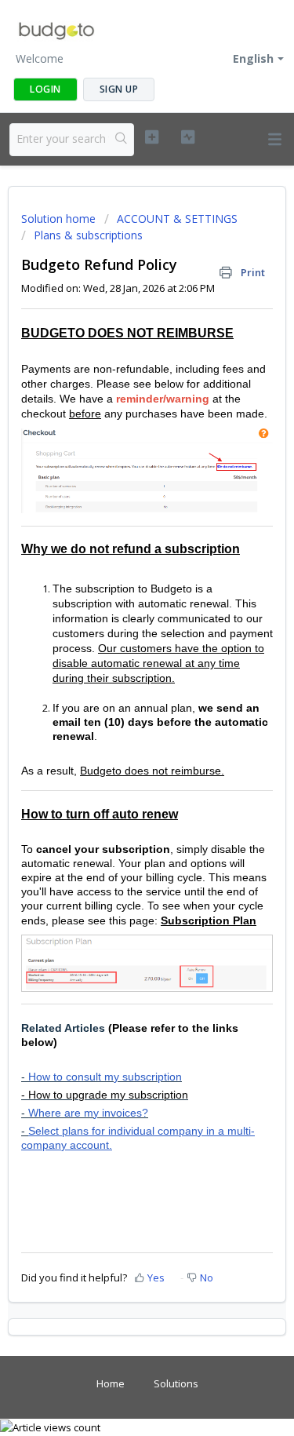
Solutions (176, 1383)
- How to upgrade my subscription (104, 1094)
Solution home (60, 218)
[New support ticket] (152, 137)
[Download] (118, 719)
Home (110, 1383)
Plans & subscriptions (88, 235)
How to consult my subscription (105, 1076)
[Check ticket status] (188, 137)
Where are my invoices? (88, 1112)
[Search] (121, 139)
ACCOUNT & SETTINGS (177, 218)
